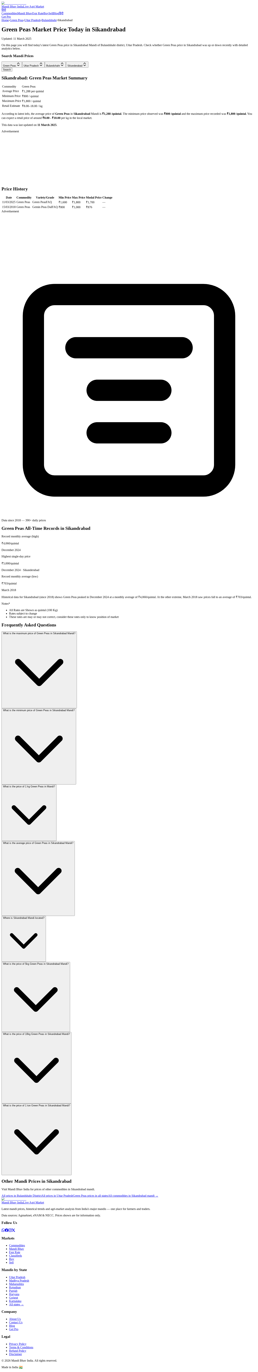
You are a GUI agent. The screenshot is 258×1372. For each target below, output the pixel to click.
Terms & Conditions (21, 1347)
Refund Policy (17, 1350)
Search (7, 69)
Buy (46, 13)
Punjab (13, 1290)
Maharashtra (16, 1284)
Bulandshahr (49, 20)
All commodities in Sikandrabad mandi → (133, 1195)
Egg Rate (37, 13)
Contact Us (15, 1322)
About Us (15, 1319)
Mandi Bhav (24, 13)
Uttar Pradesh (32, 20)
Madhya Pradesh (19, 1280)
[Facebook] (6, 1230)
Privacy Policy (17, 1344)
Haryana (14, 1294)
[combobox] (12, 64)
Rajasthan (15, 1287)
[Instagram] (10, 1230)
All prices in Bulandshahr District (21, 1195)
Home (5, 20)
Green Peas (16, 20)
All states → (16, 1304)
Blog (56, 13)
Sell (51, 13)
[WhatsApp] (3, 1230)
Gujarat (13, 1297)
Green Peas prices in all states (90, 1195)
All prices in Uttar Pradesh (57, 1195)
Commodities (9, 13)
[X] (13, 1230)
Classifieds (15, 1255)
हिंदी (4, 10)
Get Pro (6, 16)
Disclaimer (15, 1354)
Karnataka (15, 1301)
